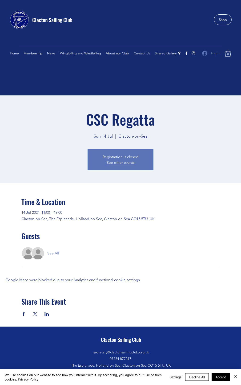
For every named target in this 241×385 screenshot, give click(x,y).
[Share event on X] (35, 314)
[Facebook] (186, 53)
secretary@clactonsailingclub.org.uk (121, 352)
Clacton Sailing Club (52, 20)
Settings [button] (175, 377)
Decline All (197, 377)
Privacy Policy (28, 379)
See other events (121, 162)
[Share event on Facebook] (23, 314)
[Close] (235, 377)
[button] (228, 53)
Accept (221, 377)
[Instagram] (193, 53)
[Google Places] (179, 53)
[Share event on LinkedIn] (46, 314)
